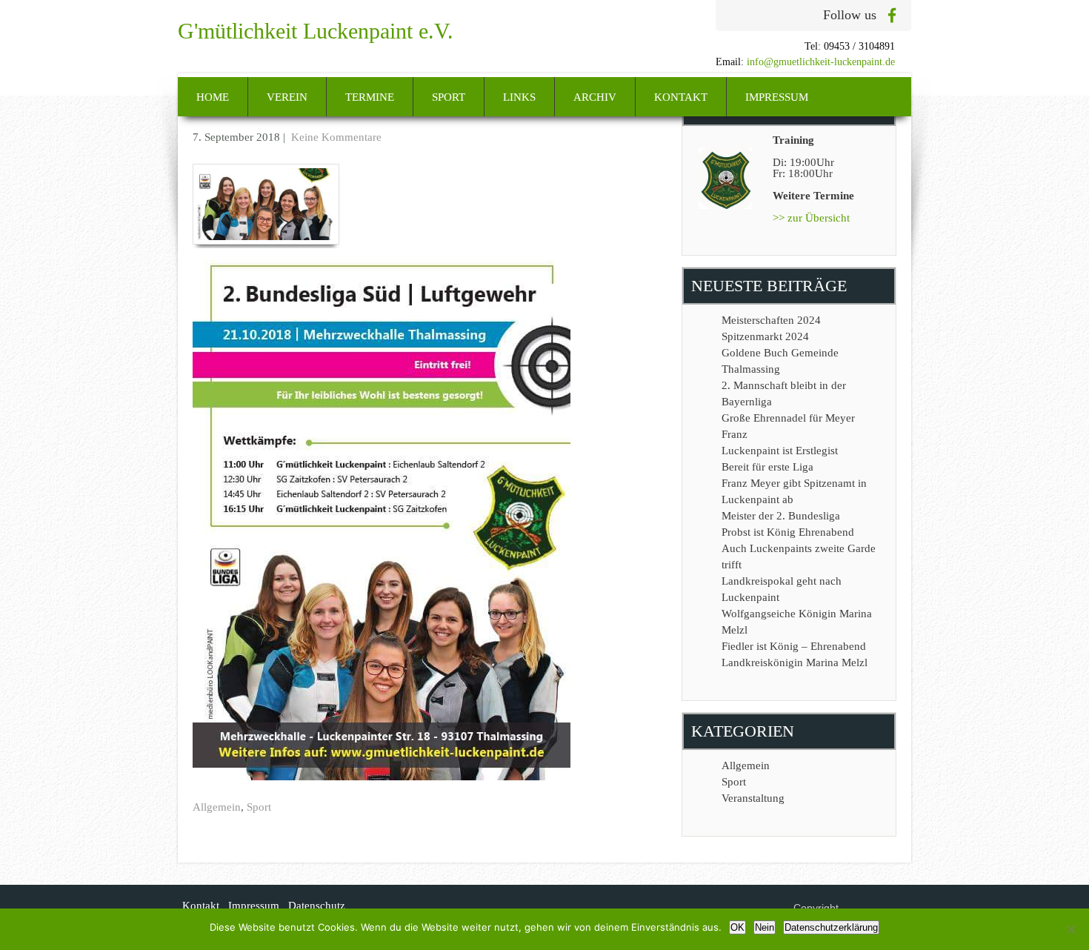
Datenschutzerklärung (831, 927)
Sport (448, 97)
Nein (764, 927)
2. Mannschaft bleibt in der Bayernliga (784, 393)
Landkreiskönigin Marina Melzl (794, 662)
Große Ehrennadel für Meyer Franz (788, 426)
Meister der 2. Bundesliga (781, 516)
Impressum (776, 97)
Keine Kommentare (336, 137)
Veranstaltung (753, 798)
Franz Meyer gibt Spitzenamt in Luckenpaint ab (794, 491)
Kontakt (680, 97)
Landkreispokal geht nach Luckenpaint (782, 589)
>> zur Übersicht (811, 218)
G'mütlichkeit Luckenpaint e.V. (315, 31)
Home (212, 97)
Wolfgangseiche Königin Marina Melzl (797, 622)
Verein (287, 97)
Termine (369, 97)
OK (737, 927)
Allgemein (217, 807)
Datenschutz (316, 905)
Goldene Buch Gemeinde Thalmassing (780, 361)
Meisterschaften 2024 (771, 320)
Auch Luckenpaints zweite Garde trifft (799, 556)
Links (519, 97)
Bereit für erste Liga (767, 467)
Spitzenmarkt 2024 (765, 336)
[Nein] (1070, 929)
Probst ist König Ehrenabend (788, 532)
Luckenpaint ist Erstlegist (780, 450)
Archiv (594, 97)
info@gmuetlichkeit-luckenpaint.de (821, 61)
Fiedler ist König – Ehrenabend (794, 646)
